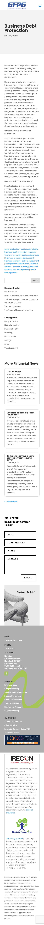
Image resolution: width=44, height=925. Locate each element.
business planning (13, 258)
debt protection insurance (17, 264)
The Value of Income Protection (18, 310)
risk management (21, 269)
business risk (28, 258)
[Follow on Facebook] (6, 673)
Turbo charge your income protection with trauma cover (20, 458)
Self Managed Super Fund (15, 692)
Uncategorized (11, 35)
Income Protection (12, 696)
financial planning (21, 266)
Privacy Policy (10, 725)
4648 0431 (9, 649)
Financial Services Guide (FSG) (17, 729)
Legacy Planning (11, 711)
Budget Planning (11, 689)
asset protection (11, 249)
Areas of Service (11, 732)
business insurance (30, 255)
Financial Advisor (11, 325)
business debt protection (15, 252)
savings (7, 340)
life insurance (10, 336)
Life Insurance (10, 292)
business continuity (29, 249)
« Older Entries (10, 501)
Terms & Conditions (13, 722)
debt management (30, 261)
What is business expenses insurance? (21, 295)
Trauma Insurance (12, 306)
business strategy (12, 261)
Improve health (11, 329)
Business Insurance (13, 700)
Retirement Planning (13, 707)
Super (7, 344)
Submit (28, 578)
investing (8, 332)
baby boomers (11, 321)
